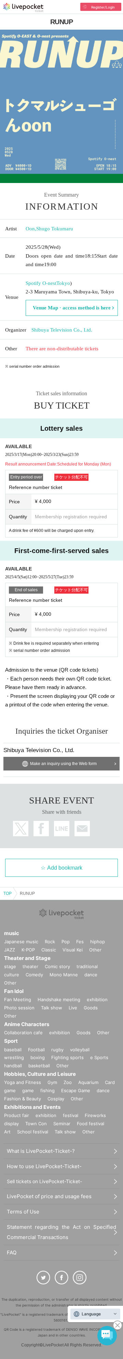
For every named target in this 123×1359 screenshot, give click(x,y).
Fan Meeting (17, 999)
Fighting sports (67, 1057)
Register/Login (103, 7)
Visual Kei (73, 949)
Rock (50, 941)
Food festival (90, 1123)
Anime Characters (26, 1024)
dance (90, 974)
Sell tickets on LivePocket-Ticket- (44, 1181)
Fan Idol (14, 991)
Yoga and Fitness (22, 1082)
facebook (41, 828)
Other (95, 949)
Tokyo (63, 283)
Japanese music (21, 941)
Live (73, 1007)
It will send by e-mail (82, 828)
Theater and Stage (27, 958)
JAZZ (9, 949)
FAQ (11, 1252)
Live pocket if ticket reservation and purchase (23, 7)
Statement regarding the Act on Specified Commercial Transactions (61, 1232)
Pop (66, 941)
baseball (13, 1049)
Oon (30, 228)
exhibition (97, 999)
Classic (48, 949)
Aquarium (88, 1082)
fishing (47, 1090)
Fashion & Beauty (22, 1098)
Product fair (16, 1115)
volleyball (80, 1049)
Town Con (36, 1123)
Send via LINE (61, 828)
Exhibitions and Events (32, 1107)
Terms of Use (23, 1211)
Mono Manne (64, 974)
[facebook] (61, 1277)
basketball (39, 1065)
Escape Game (75, 1090)
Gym (52, 1082)
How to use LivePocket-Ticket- (44, 1166)
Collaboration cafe (23, 1032)
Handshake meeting (59, 999)
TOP (7, 893)
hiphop (97, 941)
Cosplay (55, 1098)
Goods (91, 1007)
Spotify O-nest (41, 283)
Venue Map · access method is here (72, 307)
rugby (57, 1049)
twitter (20, 828)
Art (7, 1131)
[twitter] (43, 1277)
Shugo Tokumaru (54, 228)
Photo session (19, 1007)
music (11, 933)
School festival (32, 1131)
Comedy (34, 974)
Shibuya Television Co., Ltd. (61, 330)
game (28, 1090)
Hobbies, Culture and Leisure (40, 1074)
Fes (80, 941)
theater (30, 966)
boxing (37, 1057)
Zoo (68, 1082)
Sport (11, 1041)
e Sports (99, 1057)
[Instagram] (79, 1277)
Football (36, 1049)
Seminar (61, 1123)
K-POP (28, 949)
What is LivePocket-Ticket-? (41, 1151)
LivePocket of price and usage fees (49, 1196)
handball (13, 1065)
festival (70, 1115)
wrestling (14, 1057)
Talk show (51, 1007)
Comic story (57, 966)
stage (10, 966)
